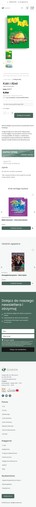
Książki (5, 73)
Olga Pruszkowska (8, 86)
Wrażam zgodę (9, 340)
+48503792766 (12, 2)
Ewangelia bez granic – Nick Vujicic (14, 275)
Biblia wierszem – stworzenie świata (14, 220)
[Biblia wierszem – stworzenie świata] (18, 206)
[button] (16, 79)
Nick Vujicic (4, 272)
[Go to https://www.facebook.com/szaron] (3, 395)
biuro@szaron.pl (24, 2)
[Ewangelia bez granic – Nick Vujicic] (18, 262)
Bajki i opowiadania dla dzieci (14, 75)
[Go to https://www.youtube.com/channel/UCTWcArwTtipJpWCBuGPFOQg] (6, 395)
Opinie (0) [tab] (7, 161)
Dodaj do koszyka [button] (16, 228)
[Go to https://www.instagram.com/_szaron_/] (10, 395)
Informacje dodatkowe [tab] (11, 163)
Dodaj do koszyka (23, 115)
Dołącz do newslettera (18, 350)
